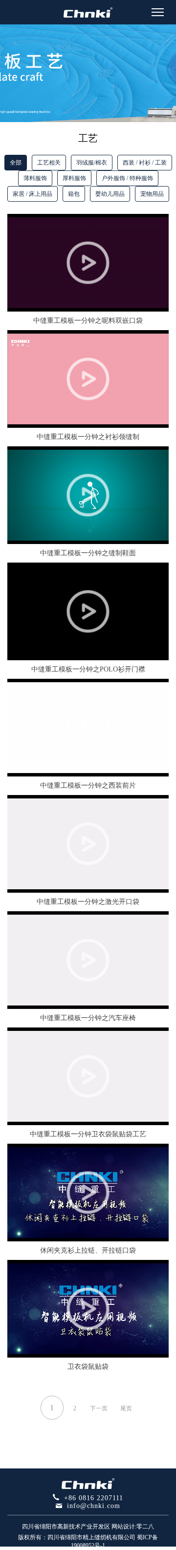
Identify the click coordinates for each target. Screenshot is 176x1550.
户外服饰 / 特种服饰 (127, 178)
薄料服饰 (35, 178)
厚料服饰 (74, 178)
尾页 (126, 1408)
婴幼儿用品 (110, 193)
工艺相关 (49, 162)
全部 (16, 162)
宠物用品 (152, 193)
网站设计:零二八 (132, 1526)
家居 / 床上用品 (32, 193)
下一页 (99, 1408)
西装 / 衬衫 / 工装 (145, 162)
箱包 (74, 193)
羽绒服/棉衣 (91, 162)
